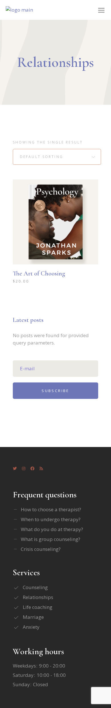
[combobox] (57, 157)
